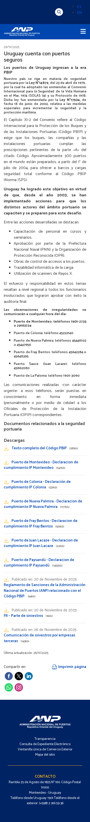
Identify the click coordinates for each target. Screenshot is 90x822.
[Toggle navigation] (83, 31)
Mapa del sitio (45, 755)
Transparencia (45, 739)
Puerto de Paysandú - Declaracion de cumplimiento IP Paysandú (39, 563)
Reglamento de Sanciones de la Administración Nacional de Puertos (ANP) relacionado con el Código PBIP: (45, 590)
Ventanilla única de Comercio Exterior (45, 749)
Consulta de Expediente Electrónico (45, 744)
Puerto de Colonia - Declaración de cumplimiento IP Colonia (37, 485)
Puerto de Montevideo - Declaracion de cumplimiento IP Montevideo (41, 465)
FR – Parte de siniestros (28, 616)
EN (79, 13)
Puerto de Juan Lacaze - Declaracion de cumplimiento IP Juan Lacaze (41, 543)
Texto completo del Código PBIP (45, 448)
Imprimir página (71, 666)
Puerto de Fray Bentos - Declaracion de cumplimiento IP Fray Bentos (41, 524)
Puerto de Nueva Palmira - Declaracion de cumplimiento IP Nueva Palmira (43, 504)
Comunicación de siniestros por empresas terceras (39, 638)
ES (79, 7)
